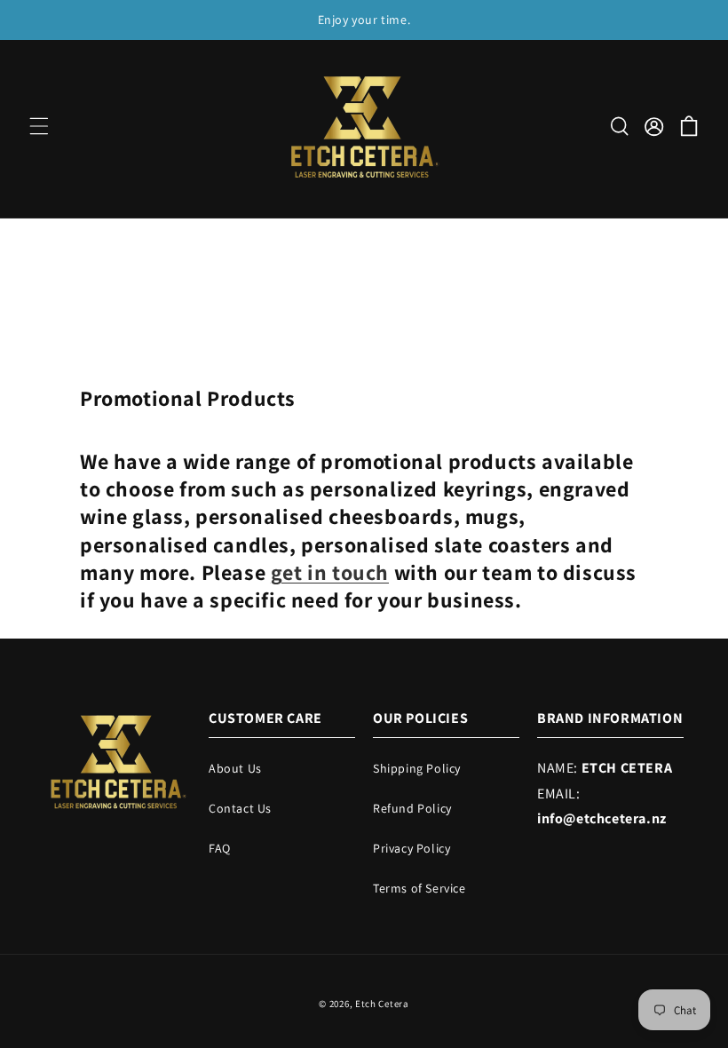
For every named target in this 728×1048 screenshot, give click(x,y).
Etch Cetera (382, 1003)
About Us (235, 768)
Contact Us (240, 808)
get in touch (330, 572)
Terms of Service (419, 888)
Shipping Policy (417, 768)
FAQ (220, 848)
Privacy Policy (411, 848)
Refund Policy (412, 808)
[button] (39, 126)
